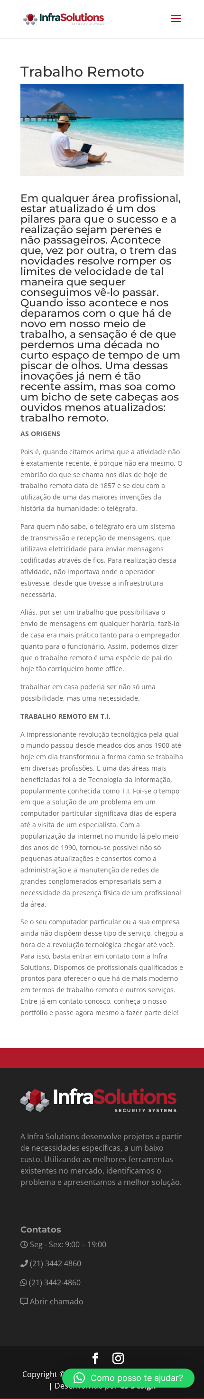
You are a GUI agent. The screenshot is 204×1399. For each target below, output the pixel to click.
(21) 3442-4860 (55, 1282)
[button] (128, 1378)
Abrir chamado (56, 1301)
